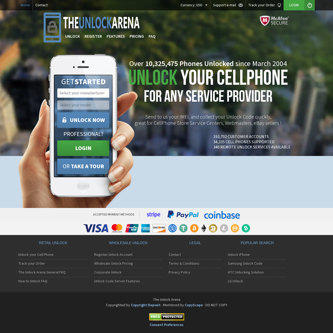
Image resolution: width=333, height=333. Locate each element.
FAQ (152, 36)
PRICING (137, 36)
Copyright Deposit (146, 305)
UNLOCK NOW (87, 120)
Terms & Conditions (184, 263)
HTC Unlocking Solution (246, 272)
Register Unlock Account (113, 254)
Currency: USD (191, 5)
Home (25, 5)
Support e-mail (224, 5)
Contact (41, 5)
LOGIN (83, 148)
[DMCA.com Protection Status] (166, 317)
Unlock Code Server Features (117, 281)
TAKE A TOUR (83, 166)
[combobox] (83, 93)
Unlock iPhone (239, 254)
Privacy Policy (179, 272)
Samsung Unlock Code (245, 263)
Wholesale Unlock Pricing (113, 263)
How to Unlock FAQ (32, 281)
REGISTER (93, 36)
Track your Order (261, 5)
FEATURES (116, 36)
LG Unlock (235, 281)
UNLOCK (72, 36)
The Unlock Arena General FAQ (42, 272)
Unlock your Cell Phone (36, 254)
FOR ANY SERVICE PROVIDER (208, 87)
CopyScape (194, 305)
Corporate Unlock (107, 272)
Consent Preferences (166, 325)
